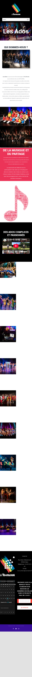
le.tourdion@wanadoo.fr (24, 570)
